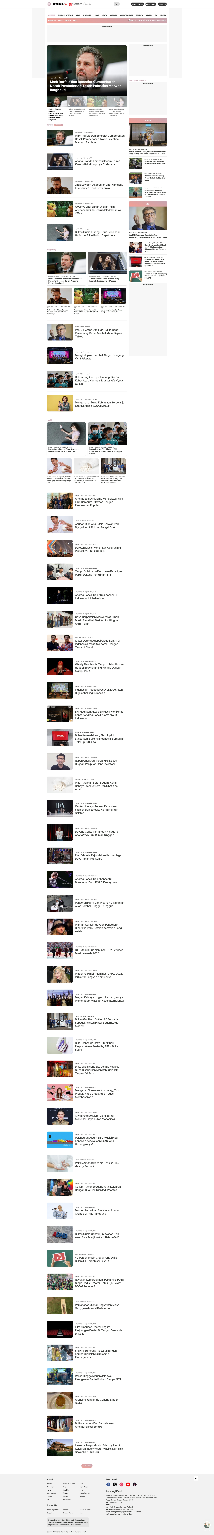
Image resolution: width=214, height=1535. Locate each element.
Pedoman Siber (84, 1510)
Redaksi (66, 1510)
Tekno (74, 20)
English (82, 1496)
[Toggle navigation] (49, 4)
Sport (81, 1490)
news (104, 15)
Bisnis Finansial (126, 15)
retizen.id (162, 4)
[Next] (123, 70)
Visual (65, 1496)
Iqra (64, 1487)
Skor (81, 1484)
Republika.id (150, 4)
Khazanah (50, 1487)
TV (156, 15)
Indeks (163, 15)
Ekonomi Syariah (65, 15)
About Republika (53, 1510)
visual (149, 15)
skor (78, 15)
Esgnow (50, 1496)
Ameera (49, 1484)
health (49, 420)
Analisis (66, 1490)
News (49, 1490)
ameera (51, 15)
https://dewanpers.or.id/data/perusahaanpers (64, 1525)
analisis (113, 15)
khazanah (87, 15)
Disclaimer (50, 1513)
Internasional (51, 1493)
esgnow (139, 15)
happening (51, 249)
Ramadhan (67, 1499)
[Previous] (51, 70)
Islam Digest (83, 1487)
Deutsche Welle (137, 4)
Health (60, 20)
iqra (97, 15)
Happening (52, 20)
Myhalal (68, 20)
